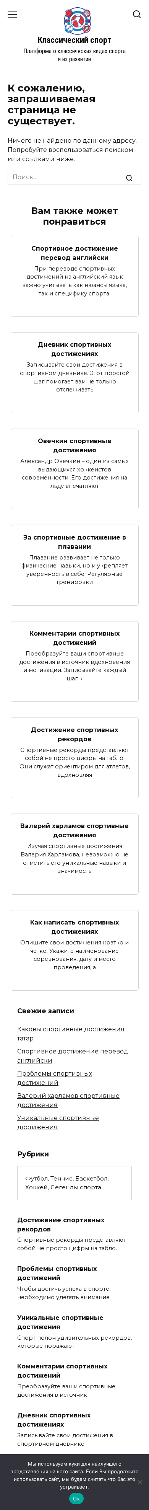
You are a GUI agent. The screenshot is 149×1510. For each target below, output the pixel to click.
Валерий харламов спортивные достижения (74, 830)
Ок (76, 1498)
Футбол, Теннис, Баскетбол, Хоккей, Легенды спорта (67, 1183)
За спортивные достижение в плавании (74, 541)
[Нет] (139, 1482)
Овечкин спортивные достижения (75, 445)
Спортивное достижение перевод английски (74, 253)
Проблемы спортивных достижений (57, 1273)
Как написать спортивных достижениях (74, 927)
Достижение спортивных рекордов (74, 734)
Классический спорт (75, 40)
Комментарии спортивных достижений (74, 638)
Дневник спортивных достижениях (74, 349)
